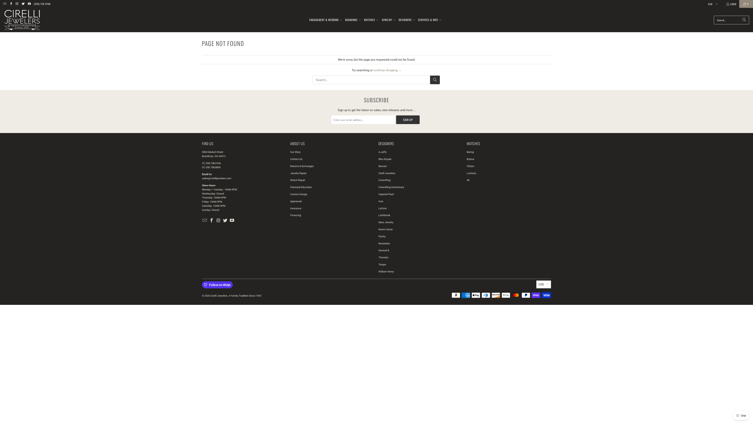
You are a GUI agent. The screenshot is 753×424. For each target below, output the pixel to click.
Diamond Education (301, 187)
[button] (326, 20)
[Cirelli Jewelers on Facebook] (10, 3)
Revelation (384, 243)
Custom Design (298, 194)
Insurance (295, 208)
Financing (295, 215)
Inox (380, 201)
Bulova (470, 159)
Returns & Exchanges (302, 166)
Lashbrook (384, 215)
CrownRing (384, 180)
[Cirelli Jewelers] (22, 20)
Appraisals (296, 201)
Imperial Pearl (386, 194)
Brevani (382, 166)
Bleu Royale (384, 159)
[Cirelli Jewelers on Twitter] (23, 3)
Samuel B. (384, 250)
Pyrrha (382, 236)
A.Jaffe (382, 152)
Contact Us (296, 159)
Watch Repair (297, 180)
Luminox (471, 173)
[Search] (744, 20)
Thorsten (383, 257)
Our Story (295, 152)
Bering (470, 152)
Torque (382, 264)
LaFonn (382, 208)
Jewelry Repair (298, 173)
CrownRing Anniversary (391, 187)
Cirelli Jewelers (386, 173)
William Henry (386, 271)
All (468, 180)
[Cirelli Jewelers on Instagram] (17, 3)
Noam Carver (385, 229)
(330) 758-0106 (42, 3)
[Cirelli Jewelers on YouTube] (29, 3)
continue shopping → (387, 70)
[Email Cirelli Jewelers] (4, 3)
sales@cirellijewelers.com (216, 178)
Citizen (470, 166)
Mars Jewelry (385, 222)
